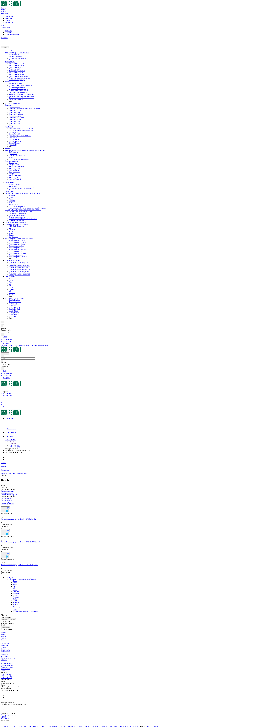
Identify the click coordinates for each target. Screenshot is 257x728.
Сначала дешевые (7, 498)
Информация (5, 651)
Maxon (15, 590)
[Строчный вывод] (2, 505)
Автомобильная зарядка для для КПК (25, 611)
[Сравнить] (5, 510)
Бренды (3, 636)
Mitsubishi (16, 592)
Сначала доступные (7, 504)
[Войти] (2, 400)
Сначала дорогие (6, 500)
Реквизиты (8, 31)
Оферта (3, 717)
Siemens (15, 604)
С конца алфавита (7, 493)
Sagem (15, 601)
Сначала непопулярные (9, 495)
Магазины (8, 32)
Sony (14, 606)
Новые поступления (12, 34)
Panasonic (16, 597)
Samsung (16, 602)
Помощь (4, 660)
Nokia (15, 595)
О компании (9, 17)
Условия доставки (7, 665)
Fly (14, 586)
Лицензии (8, 18)
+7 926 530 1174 (6, 678)
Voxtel (15, 610)
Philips (15, 599)
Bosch (15, 582)
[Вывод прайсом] (4, 505)
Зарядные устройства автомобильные (23, 579)
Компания (4, 640)
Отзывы (7, 20)
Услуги (3, 638)
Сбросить (12, 619)
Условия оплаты (6, 663)
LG (14, 588)
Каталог (3, 633)
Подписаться (6, 627)
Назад (12, 441)
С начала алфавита (7, 491)
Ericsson (15, 584)
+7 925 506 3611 (6, 674)
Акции (3, 634)
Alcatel (15, 581)
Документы (9, 22)
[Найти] (2, 334)
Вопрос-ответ (5, 669)
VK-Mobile (16, 608)
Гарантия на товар (7, 667)
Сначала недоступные (8, 502)
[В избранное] (5, 507)
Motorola (16, 593)
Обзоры (3, 670)
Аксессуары (10, 577)
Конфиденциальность (8, 715)
